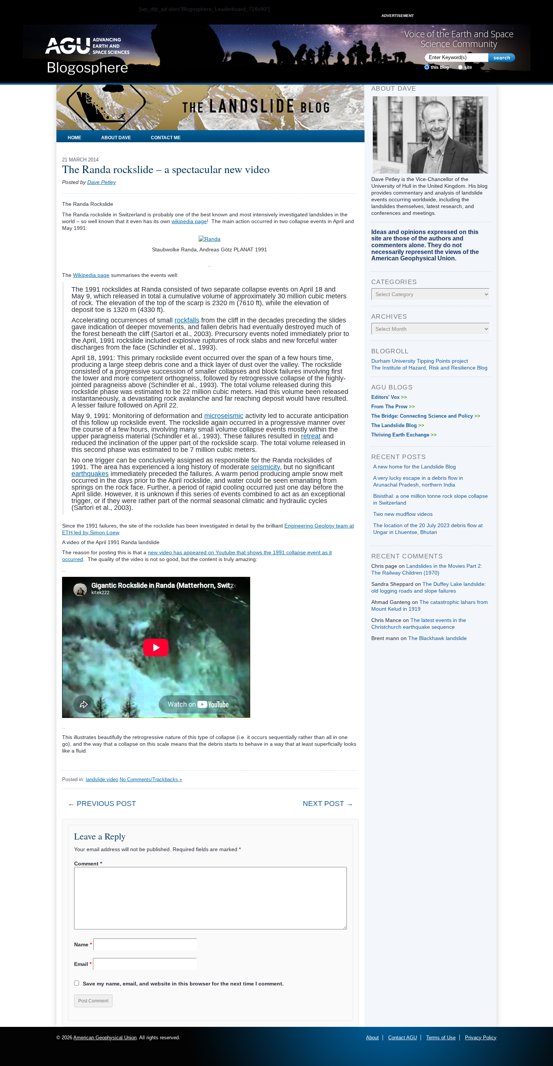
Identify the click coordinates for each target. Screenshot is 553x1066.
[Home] (87, 54)
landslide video (102, 779)
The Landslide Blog (397, 425)
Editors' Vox (389, 397)
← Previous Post (102, 803)
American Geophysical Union (105, 1037)
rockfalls (187, 320)
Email (82, 964)
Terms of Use (441, 1037)
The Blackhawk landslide (437, 638)
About (372, 1037)
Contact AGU (402, 1037)
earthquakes (90, 473)
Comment (88, 864)
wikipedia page (189, 221)
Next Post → (328, 803)
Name (83, 944)
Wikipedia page (91, 275)
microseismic (223, 416)
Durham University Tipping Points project (419, 361)
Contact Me (166, 137)
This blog (440, 67)
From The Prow (393, 406)
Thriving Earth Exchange (404, 435)
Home (74, 137)
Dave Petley (101, 182)
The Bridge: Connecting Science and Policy (425, 416)
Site (468, 67)
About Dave (116, 137)
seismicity (265, 467)
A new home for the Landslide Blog (414, 467)
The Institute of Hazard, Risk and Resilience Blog (429, 368)
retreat (311, 436)
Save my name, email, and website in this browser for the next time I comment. (183, 984)
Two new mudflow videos (403, 514)
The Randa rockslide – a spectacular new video (166, 168)
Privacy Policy (481, 1037)
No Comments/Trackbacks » (151, 779)
